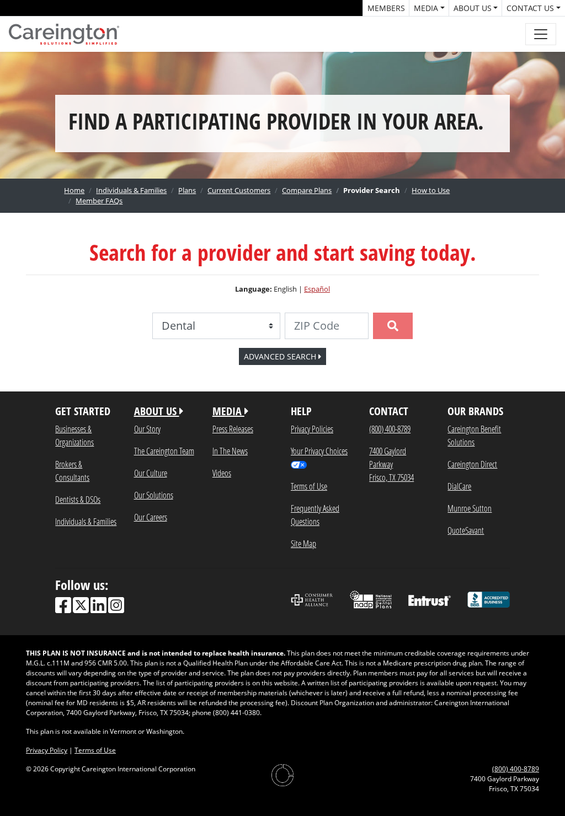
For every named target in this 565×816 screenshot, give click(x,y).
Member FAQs (99, 201)
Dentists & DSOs (77, 499)
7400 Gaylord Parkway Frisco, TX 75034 (391, 464)
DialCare (459, 486)
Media (426, 8)
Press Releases (232, 428)
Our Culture (150, 473)
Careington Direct (472, 464)
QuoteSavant (465, 530)
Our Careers (150, 517)
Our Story (147, 428)
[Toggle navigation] (540, 34)
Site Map (303, 543)
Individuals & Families (131, 190)
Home (74, 190)
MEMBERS (386, 8)
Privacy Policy (46, 750)
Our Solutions (153, 495)
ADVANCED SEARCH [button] (281, 356)
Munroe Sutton (469, 508)
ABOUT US (156, 411)
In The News (230, 451)
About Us (473, 8)
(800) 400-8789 (390, 428)
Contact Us (530, 8)
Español (317, 289)
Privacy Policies (312, 428)
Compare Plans (307, 190)
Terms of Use (309, 486)
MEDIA (228, 411)
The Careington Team (164, 451)
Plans (187, 190)
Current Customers (238, 190)
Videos (221, 473)
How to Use (431, 190)
